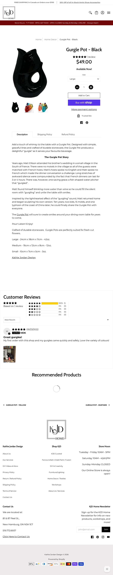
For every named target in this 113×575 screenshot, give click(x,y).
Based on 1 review (13, 306)
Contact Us (7, 497)
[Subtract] (77, 87)
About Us (7, 454)
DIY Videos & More (10, 466)
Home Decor (50, 39)
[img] (19, 329)
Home (38, 39)
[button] (90, 12)
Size (84, 75)
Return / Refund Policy (12, 478)
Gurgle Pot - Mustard (96, 405)
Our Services (8, 460)
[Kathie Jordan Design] (9, 12)
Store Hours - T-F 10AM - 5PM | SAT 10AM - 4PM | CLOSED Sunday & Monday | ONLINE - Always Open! (56, 23)
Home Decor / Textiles (57, 478)
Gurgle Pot (23, 214)
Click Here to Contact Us (16, 536)
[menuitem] (90, 12)
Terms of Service (9, 491)
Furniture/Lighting (56, 472)
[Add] (91, 87)
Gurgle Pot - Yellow (16, 405)
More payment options (84, 109)
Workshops (56, 485)
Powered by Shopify (56, 559)
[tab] (22, 134)
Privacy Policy (8, 472)
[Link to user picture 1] (9, 354)
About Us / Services (56, 491)
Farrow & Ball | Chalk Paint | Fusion (56, 460)
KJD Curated (56, 454)
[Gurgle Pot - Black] (15, 107)
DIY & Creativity (56, 466)
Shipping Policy (9, 485)
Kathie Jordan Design (24, 257)
